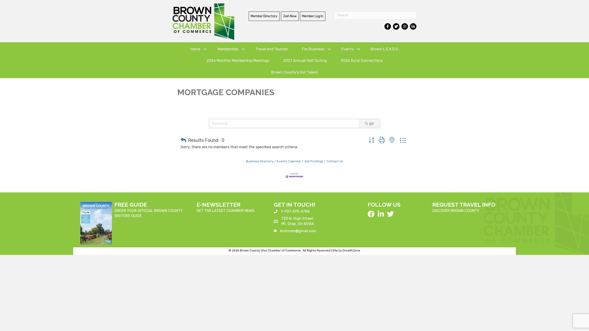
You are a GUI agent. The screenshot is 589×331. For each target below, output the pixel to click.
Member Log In (312, 16)
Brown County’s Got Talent (294, 72)
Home (195, 49)
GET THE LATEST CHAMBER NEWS (225, 210)
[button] (183, 140)
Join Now (290, 16)
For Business (313, 49)
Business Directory (260, 161)
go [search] (371, 123)
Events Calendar (289, 161)
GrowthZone (351, 250)
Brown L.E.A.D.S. (385, 49)
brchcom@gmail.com (298, 231)
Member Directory (264, 16)
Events (347, 49)
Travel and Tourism (271, 49)
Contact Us (334, 161)
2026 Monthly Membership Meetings (238, 60)
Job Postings (313, 161)
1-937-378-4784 (295, 211)
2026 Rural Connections (362, 60)
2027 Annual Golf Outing (305, 60)
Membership (227, 49)
